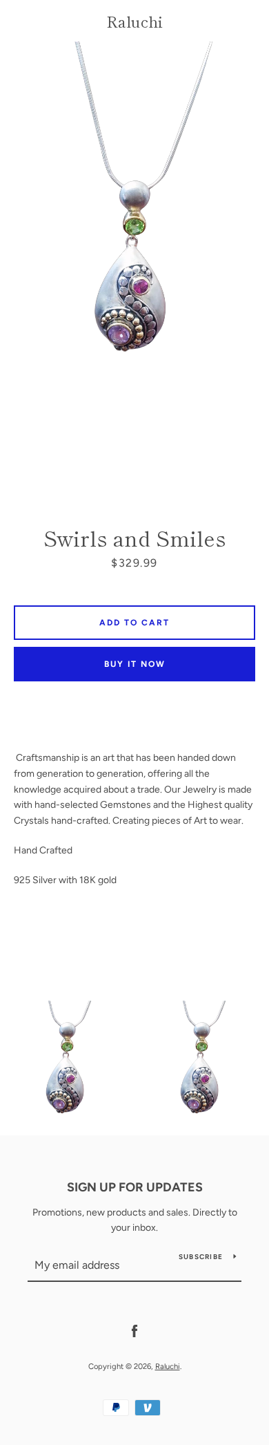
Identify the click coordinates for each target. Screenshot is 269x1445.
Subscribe (201, 1256)
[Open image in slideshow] (134, 266)
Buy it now (135, 664)
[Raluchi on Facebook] (134, 1331)
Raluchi (134, 21)
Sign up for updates (135, 1187)
